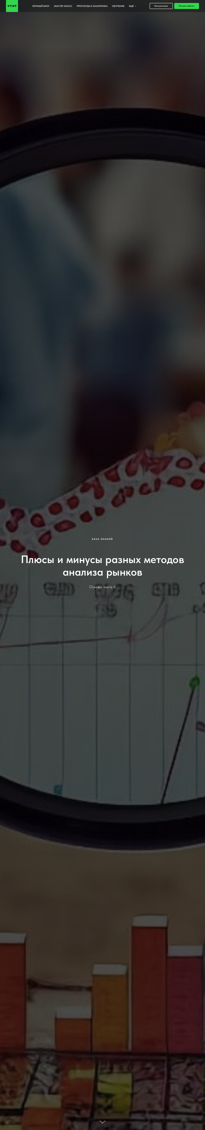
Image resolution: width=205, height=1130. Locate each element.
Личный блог (41, 6)
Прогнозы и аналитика (92, 6)
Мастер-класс (63, 6)
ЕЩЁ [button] (131, 6)
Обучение (118, 6)
